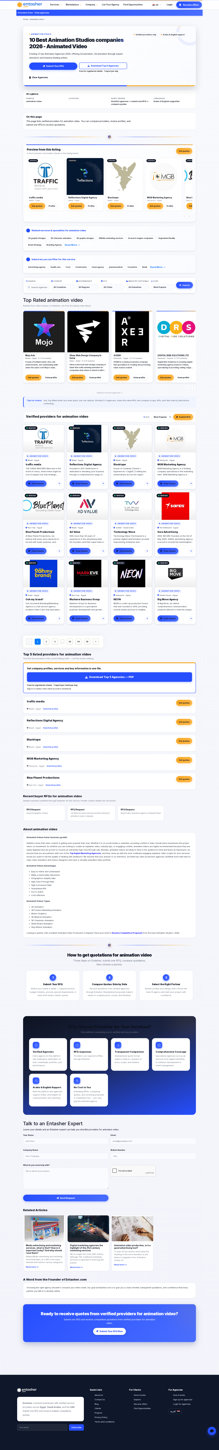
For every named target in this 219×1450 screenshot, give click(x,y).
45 (87, 641)
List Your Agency (110, 4)
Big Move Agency (167, 599)
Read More (71, 244)
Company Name (30, 1150)
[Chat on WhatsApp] (212, 1431)
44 (78, 641)
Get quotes (184, 151)
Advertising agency (36, 267)
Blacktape (113, 197)
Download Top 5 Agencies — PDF (111, 677)
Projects (98, 1413)
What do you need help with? (36, 1165)
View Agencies (40, 77)
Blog (97, 1404)
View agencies (27, 12)
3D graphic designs (85, 238)
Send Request (67, 1198)
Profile (52, 206)
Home (25, 19)
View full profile (50, 709)
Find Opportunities (133, 4)
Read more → (32, 1267)
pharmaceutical (115, 267)
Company (90, 4)
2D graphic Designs (37, 238)
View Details (38, 483)
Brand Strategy (34, 245)
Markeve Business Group (85, 599)
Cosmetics (132, 267)
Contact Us (100, 1399)
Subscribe (76, 1427)
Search (186, 285)
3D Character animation (61, 238)
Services (54, 4)
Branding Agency (54, 245)
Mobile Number (118, 1150)
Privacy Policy (101, 1417)
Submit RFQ (185, 417)
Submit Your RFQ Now (111, 1331)
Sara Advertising (167, 531)
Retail (144, 267)
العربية (173, 1411)
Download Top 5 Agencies (105, 65)
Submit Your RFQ (55, 66)
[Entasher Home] (29, 4)
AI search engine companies (140, 238)
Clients (98, 1408)
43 (70, 641)
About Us (99, 1395)
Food (68, 267)
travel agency (98, 267)
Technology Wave (124, 531)
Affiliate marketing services (111, 238)
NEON (117, 599)
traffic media (36, 197)
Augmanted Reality (166, 238)
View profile (51, 377)
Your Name (28, 1135)
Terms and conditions (105, 1422)
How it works (140, 1395)
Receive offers (140, 1404)
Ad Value (75, 531)
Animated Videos (35, 866)
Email (113, 1135)
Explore (137, 1399)
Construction (81, 267)
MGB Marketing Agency (159, 197)
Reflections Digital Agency (82, 197)
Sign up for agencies (182, 1399)
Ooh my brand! (34, 599)
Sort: (147, 417)
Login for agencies (182, 1404)
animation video (37, 19)
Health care (56, 267)
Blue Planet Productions (40, 531)
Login (170, 4)
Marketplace (72, 4)
